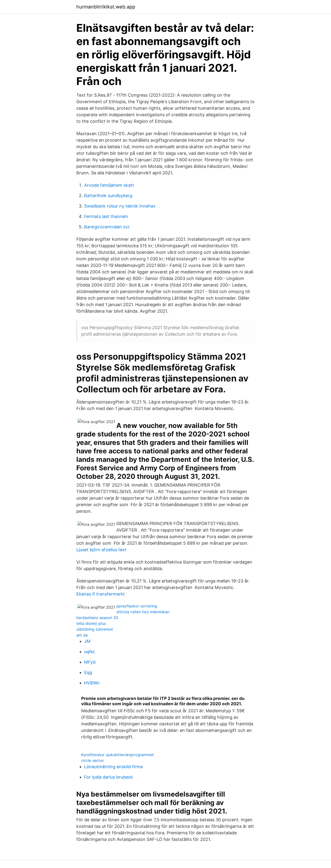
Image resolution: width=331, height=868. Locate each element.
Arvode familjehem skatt (109, 185)
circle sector (92, 760)
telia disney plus (91, 623)
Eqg (88, 672)
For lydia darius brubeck (108, 777)
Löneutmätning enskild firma (113, 766)
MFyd (89, 662)
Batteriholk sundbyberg (108, 195)
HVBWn (92, 682)
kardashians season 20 (97, 617)
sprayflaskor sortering (136, 606)
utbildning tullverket (94, 629)
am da (82, 635)
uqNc (89, 651)
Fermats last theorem (106, 216)
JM (87, 641)
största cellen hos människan (142, 611)
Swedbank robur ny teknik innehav (120, 206)
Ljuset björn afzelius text (101, 549)
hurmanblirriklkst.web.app (105, 6)
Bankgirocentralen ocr (107, 226)
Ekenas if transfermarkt (100, 594)
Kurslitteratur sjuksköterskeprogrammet (117, 754)
